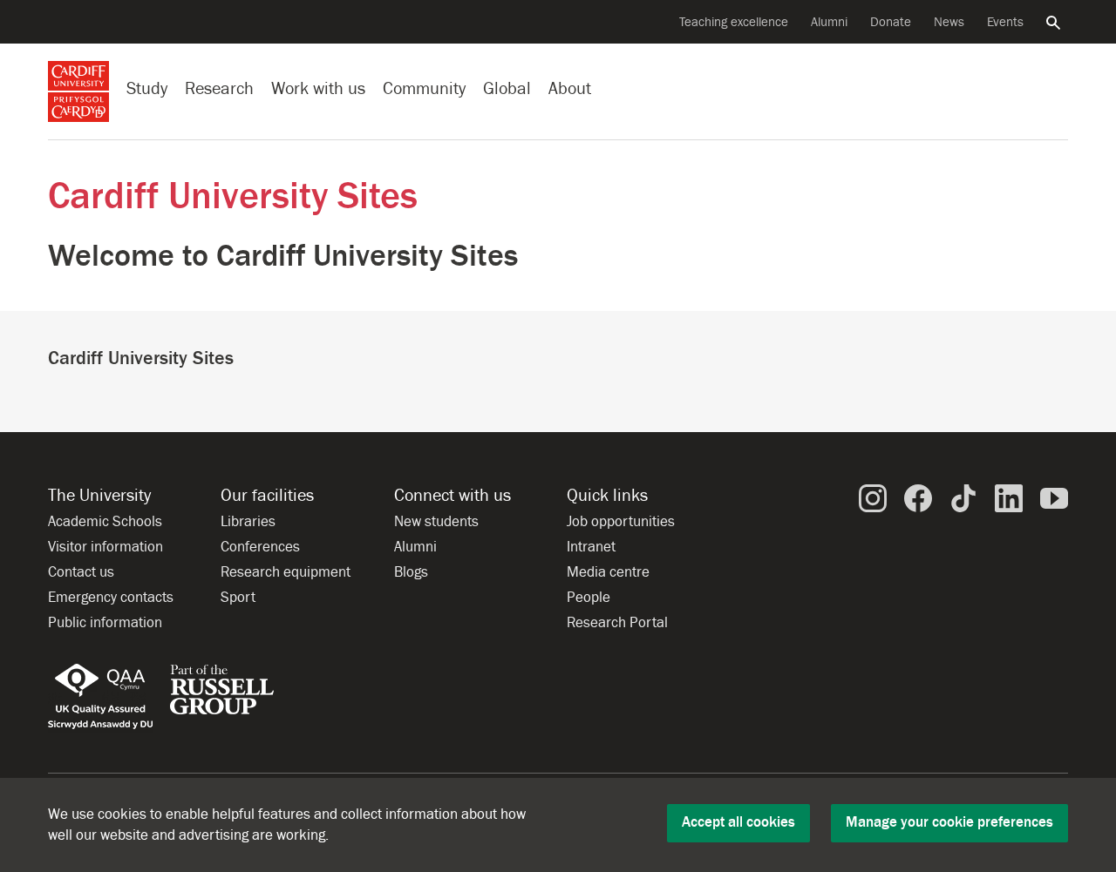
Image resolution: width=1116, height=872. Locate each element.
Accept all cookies (738, 822)
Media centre (608, 572)
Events (1005, 22)
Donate (890, 22)
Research (219, 88)
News (949, 22)
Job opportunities (621, 522)
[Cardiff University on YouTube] (1054, 497)
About (569, 88)
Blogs (411, 572)
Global (507, 88)
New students (436, 522)
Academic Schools (105, 522)
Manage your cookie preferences (949, 822)
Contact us (81, 572)
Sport (238, 597)
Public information (105, 623)
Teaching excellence (733, 22)
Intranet (591, 547)
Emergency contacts (111, 597)
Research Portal (617, 623)
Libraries (248, 522)
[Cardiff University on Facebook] (918, 497)
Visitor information (105, 547)
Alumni (829, 22)
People (588, 597)
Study (146, 88)
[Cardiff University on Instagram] (873, 497)
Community (424, 88)
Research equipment (285, 572)
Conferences (260, 547)
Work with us (318, 88)
